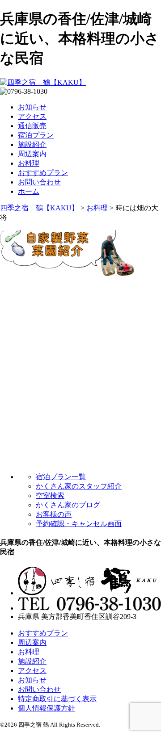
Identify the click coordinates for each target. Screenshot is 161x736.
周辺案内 (32, 154)
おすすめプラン (43, 172)
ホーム (28, 191)
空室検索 (50, 495)
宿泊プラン (36, 135)
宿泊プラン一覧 (61, 477)
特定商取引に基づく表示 (57, 699)
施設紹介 (32, 144)
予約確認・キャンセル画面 (79, 523)
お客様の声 (54, 514)
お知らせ (32, 107)
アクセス (32, 116)
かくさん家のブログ (68, 505)
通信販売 (32, 126)
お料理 (28, 163)
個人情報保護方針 (46, 708)
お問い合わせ (39, 182)
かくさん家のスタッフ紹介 (79, 486)
